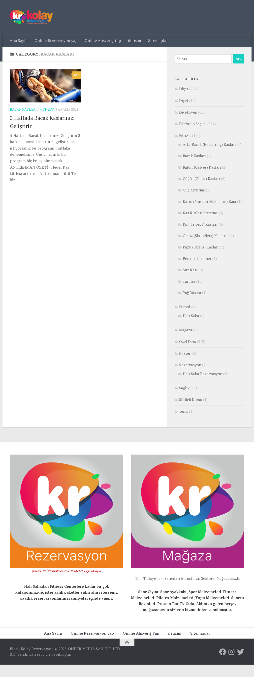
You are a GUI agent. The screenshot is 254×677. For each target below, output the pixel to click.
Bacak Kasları (23, 109)
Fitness (46, 109)
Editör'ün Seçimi (192, 123)
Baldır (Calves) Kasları (202, 167)
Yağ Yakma (192, 292)
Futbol (184, 306)
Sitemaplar (158, 40)
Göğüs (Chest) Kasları (201, 178)
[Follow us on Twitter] (240, 651)
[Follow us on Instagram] (231, 651)
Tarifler (189, 281)
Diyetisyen (188, 112)
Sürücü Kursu (190, 399)
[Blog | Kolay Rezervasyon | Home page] (31, 17)
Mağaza (185, 329)
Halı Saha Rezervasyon (202, 373)
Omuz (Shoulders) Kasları (204, 235)
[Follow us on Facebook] (222, 651)
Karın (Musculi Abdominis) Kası (209, 201)
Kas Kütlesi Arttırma (200, 212)
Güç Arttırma (194, 189)
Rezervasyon (190, 364)
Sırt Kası (190, 269)
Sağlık (184, 387)
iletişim (134, 40)
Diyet (183, 100)
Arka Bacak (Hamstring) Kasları (209, 144)
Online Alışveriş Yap (103, 40)
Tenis (183, 411)
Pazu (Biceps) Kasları (201, 247)
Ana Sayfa (19, 40)
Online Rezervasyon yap (56, 40)
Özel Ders (187, 341)
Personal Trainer (197, 258)
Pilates (185, 353)
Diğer (183, 88)
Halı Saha (191, 315)
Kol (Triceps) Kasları (200, 224)
